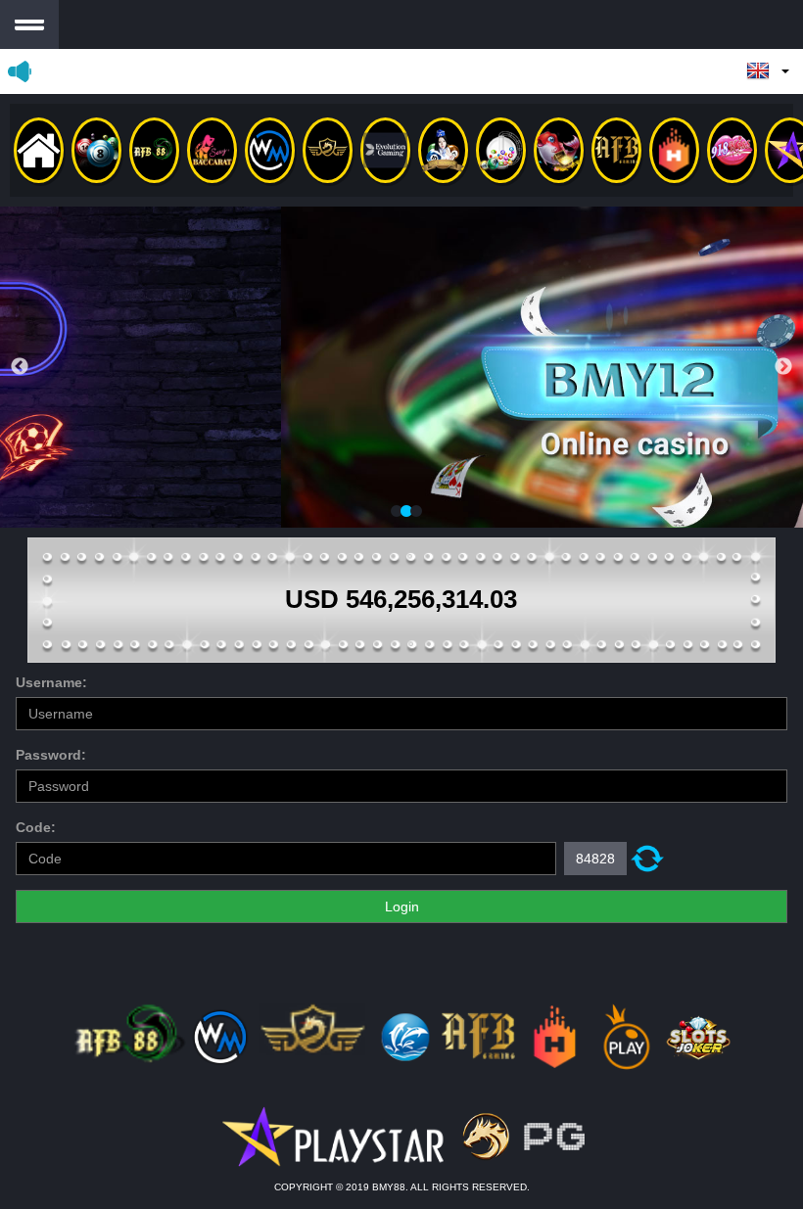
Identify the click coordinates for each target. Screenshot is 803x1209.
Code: (36, 827)
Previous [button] (19, 367)
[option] (401, 367)
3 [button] (416, 512)
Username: (51, 682)
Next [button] (783, 367)
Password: (51, 755)
